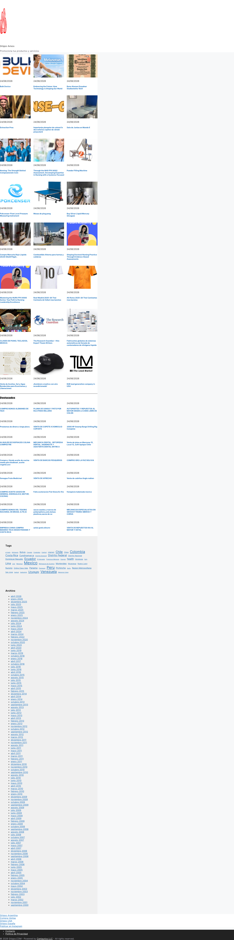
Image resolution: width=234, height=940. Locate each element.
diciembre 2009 (19, 796)
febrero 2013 (17, 720)
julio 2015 (16, 680)
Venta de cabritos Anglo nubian (80, 478)
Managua (19, 564)
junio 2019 (16, 650)
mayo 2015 (16, 685)
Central (44, 552)
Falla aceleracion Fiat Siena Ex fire (48, 492)
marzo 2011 (17, 756)
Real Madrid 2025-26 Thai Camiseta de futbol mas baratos (47, 299)
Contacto (10, 931)
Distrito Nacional (75, 556)
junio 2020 (16, 645)
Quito (69, 568)
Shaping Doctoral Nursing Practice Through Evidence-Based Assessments (82, 257)
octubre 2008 (18, 826)
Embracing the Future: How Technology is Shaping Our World (47, 87)
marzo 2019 (17, 653)
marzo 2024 (17, 634)
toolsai (16, 572)
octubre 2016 (18, 664)
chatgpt (51, 552)
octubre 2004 (18, 883)
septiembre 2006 (19, 856)
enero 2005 (17, 878)
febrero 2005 (18, 875)
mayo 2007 (16, 845)
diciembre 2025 (19, 601)
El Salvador (41, 559)
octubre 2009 (18, 802)
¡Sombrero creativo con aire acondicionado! (45, 385)
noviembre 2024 (19, 618)
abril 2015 (16, 688)
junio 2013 (16, 712)
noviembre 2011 (19, 742)
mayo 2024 (17, 628)
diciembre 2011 (18, 739)
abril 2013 (16, 718)
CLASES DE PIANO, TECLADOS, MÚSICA (14, 342)
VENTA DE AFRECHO (42, 478)
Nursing (8, 568)
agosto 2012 (17, 734)
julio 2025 (16, 604)
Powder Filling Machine (77, 170)
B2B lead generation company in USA (81, 385)
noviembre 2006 (19, 853)
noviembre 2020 (19, 639)
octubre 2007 (18, 837)
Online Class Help (21, 568)
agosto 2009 (17, 807)
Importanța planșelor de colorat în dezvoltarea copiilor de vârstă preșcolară (48, 129)
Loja (13, 564)
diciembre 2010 (19, 764)
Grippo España (7, 923)
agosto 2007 (17, 840)
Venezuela (48, 572)
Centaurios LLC (45, 938)
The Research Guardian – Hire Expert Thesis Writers (46, 342)
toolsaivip (23, 572)
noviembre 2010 (19, 767)
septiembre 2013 (19, 704)
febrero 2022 (18, 637)
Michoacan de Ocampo (46, 564)
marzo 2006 (17, 861)
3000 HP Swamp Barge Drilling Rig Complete (82, 428)
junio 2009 (16, 813)
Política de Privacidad (16, 933)
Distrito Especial (41, 556)
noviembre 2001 (19, 902)
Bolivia (22, 552)
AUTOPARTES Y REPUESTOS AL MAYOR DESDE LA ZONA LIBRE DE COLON (82, 411)
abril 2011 (16, 753)
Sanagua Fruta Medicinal (11, 478)
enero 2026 (17, 599)
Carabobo (36, 552)
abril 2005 (16, 872)
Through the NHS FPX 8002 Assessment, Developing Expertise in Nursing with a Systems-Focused (48, 172)
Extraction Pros (6, 127)
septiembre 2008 (19, 829)
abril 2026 (16, 596)
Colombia (77, 552)
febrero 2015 (17, 691)
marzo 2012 (17, 737)
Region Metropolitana (81, 568)
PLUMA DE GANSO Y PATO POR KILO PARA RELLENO (47, 410)
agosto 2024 (17, 620)
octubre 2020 (18, 642)
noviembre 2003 (19, 891)
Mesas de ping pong (42, 214)
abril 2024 (16, 631)
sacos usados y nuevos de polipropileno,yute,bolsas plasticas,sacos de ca (44, 512)
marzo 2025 (17, 609)
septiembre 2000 (19, 905)
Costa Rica (11, 555)
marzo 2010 (17, 788)
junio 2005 (16, 867)
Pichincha (61, 568)
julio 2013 (16, 710)
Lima (8, 563)
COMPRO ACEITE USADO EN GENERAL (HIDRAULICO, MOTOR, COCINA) (14, 494)
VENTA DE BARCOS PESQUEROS (47, 460)
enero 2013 (16, 723)
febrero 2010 (17, 791)
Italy (85, 559)
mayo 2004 (17, 886)
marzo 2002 (17, 899)
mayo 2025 (17, 607)
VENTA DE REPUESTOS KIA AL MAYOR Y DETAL (80, 529)
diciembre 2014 (19, 693)
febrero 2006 (18, 864)
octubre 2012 (18, 729)
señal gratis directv (41, 528)
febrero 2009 (18, 821)
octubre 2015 (18, 674)
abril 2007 (16, 848)
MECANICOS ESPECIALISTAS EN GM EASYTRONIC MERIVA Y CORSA (81, 512)
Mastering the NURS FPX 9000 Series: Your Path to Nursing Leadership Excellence (13, 300)
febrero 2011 (17, 758)
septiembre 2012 (19, 731)
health (70, 558)
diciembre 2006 (19, 851)
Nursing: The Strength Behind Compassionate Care (13, 171)
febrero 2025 (18, 612)
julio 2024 (16, 623)
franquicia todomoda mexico (79, 492)
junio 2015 (16, 683)
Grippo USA (6, 920)
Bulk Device (5, 86)
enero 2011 (16, 761)
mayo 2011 (16, 750)
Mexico (31, 562)
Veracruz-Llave (63, 572)
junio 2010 (16, 780)
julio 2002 (16, 897)
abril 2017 (16, 661)
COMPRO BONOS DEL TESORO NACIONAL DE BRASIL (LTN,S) (13, 511)
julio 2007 (16, 842)
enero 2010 (16, 794)
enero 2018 (16, 658)
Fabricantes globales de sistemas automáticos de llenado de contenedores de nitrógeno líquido (82, 343)
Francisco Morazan (52, 559)
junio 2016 (16, 669)
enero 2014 (16, 699)
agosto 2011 (17, 745)
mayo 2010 (16, 783)
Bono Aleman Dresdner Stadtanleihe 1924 (77, 87)
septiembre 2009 (19, 804)
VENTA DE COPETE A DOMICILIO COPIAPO (47, 428)
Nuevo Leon (82, 564)
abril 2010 (16, 786)
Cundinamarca (26, 555)
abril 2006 (16, 859)
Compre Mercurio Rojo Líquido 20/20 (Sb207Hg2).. (13, 256)
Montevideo (61, 563)
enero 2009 (17, 823)
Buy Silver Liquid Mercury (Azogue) (78, 215)
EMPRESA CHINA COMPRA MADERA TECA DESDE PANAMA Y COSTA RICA (15, 530)
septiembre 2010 (19, 772)
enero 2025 (17, 615)
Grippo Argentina (9, 915)
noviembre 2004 (19, 880)
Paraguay (42, 568)
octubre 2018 (18, 655)
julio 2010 (16, 777)
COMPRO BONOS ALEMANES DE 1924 (14, 410)
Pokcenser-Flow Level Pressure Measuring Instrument (14, 215)
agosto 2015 (17, 677)
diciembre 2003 (19, 888)
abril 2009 (16, 818)
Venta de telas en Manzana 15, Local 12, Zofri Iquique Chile (80, 443)
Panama (33, 568)
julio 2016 (16, 666)
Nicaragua (72, 564)
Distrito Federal (57, 555)
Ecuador (30, 558)
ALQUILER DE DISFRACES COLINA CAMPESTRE (15, 443)
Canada (29, 552)
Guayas (63, 559)
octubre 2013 (18, 702)
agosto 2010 (17, 775)
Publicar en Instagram (11, 926)
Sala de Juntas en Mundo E (78, 127)
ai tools (7, 552)
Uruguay (33, 571)
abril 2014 (16, 696)
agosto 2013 (17, 707)
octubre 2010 (18, 769)
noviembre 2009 (19, 799)
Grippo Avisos (7, 46)
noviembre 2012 (19, 726)
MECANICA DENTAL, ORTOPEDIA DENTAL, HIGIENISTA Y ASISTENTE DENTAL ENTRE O (48, 444)
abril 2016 (16, 672)
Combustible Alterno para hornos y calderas (48, 256)
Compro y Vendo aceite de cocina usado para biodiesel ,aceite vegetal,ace (14, 462)
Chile (59, 552)
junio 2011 (16, 748)
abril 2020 (16, 647)
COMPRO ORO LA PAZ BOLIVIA (80, 460)
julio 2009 (16, 810)
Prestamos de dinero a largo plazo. (15, 427)
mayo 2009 (17, 815)
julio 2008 (16, 834)
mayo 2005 (17, 869)
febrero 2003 (18, 894)
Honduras (79, 559)
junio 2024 (16, 626)
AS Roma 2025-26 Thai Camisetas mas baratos (82, 299)
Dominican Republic (14, 559)
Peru (51, 567)
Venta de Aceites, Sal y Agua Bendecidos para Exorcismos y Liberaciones (13, 386)
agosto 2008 (17, 832)
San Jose (9, 572)
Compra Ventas (8, 918)
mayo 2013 (16, 715)
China (66, 552)
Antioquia (15, 552)
